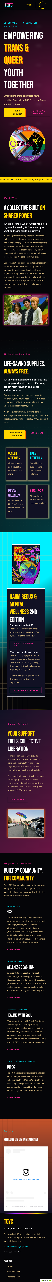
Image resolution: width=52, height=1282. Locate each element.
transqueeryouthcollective (24, 1207)
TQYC (8, 1207)
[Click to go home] (9, 3)
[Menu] (42, 5)
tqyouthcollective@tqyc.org (16, 1246)
